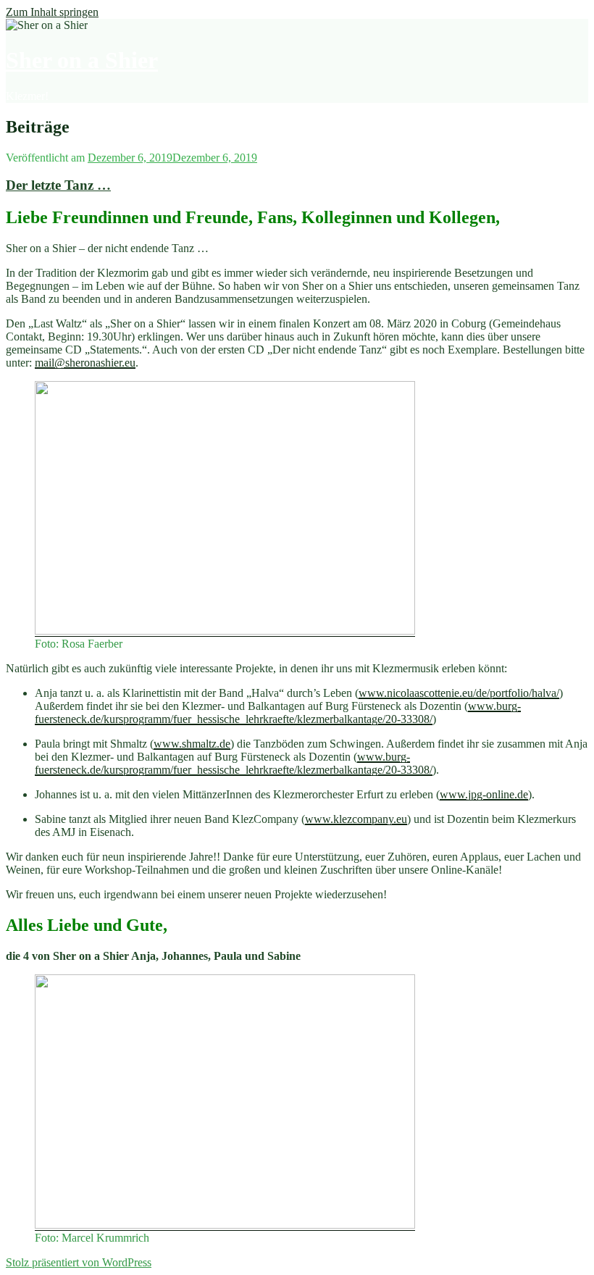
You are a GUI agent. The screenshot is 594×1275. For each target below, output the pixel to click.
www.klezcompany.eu (356, 819)
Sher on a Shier (82, 60)
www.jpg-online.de (484, 794)
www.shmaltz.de (192, 743)
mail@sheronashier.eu (85, 362)
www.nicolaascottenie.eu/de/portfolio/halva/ (459, 693)
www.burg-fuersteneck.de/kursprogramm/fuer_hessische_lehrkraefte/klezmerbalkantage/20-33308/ (278, 712)
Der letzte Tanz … (58, 185)
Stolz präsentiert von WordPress (78, 1262)
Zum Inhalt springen (52, 12)
